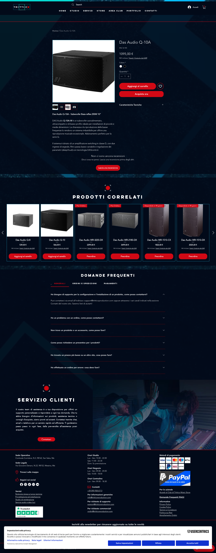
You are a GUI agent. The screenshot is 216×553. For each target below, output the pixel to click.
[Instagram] (25, 484)
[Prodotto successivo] (213, 232)
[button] (204, 7)
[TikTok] (29, 484)
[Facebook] (21, 484)
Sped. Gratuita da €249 (138, 58)
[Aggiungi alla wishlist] (160, 86)
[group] (108, 233)
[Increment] (128, 76)
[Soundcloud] (37, 484)
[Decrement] (121, 76)
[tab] (60, 283)
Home (55, 31)
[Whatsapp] (33, 484)
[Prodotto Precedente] (2, 232)
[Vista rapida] (23, 220)
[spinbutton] (125, 76)
